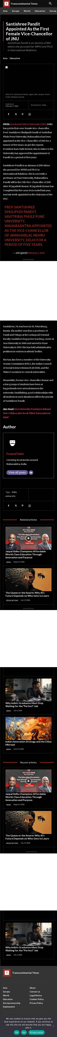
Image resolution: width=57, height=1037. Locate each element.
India (14, 492)
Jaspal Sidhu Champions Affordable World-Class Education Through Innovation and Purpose (25, 554)
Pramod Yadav (15, 454)
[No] (53, 1025)
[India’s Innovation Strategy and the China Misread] (28, 728)
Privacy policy (36, 1032)
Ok (16, 1032)
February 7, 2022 (36, 253)
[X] (15, 114)
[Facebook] (8, 114)
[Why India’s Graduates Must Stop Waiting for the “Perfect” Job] (28, 690)
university (10, 496)
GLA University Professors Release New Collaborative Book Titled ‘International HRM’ (27, 413)
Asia (5, 58)
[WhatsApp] (29, 114)
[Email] (31, 472)
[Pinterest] (22, 114)
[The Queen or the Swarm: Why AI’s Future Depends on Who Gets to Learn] (28, 579)
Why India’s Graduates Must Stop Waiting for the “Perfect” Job (24, 704)
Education (15, 58)
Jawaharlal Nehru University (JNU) (28, 124)
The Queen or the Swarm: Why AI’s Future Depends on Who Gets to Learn (27, 594)
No (23, 1032)
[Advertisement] (28, 291)
